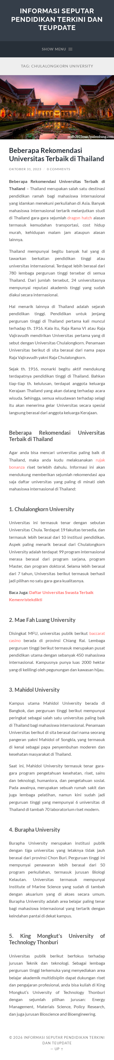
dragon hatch (79, 217)
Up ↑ (59, 1049)
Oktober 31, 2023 (25, 169)
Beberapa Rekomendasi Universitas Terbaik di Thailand (56, 154)
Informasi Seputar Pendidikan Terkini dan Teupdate (57, 19)
